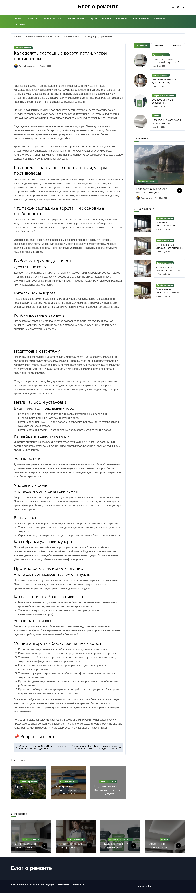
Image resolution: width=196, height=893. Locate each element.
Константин (146, 198)
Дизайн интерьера (165, 218)
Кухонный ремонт (160, 55)
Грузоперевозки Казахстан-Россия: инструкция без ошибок (107, 791)
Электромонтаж (140, 18)
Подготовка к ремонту (147, 181)
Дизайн (17, 18)
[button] (182, 173)
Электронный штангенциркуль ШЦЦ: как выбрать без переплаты (67, 791)
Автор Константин (27, 66)
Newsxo (62, 884)
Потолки (106, 18)
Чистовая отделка (77, 18)
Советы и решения (23, 48)
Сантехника (160, 18)
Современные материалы (164, 95)
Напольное (121, 18)
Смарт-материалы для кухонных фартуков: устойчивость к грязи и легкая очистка (165, 84)
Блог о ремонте (98, 6)
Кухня (94, 18)
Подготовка (32, 18)
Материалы (19, 24)
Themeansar (77, 884)
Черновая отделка (53, 18)
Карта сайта (144, 886)
